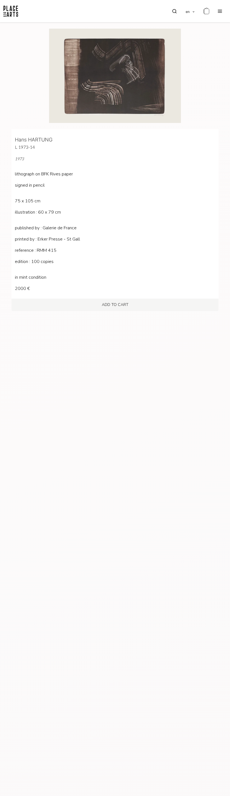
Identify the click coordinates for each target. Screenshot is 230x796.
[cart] (206, 11)
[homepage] (10, 11)
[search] (174, 11)
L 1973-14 (25, 147)
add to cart (115, 304)
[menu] (220, 11)
